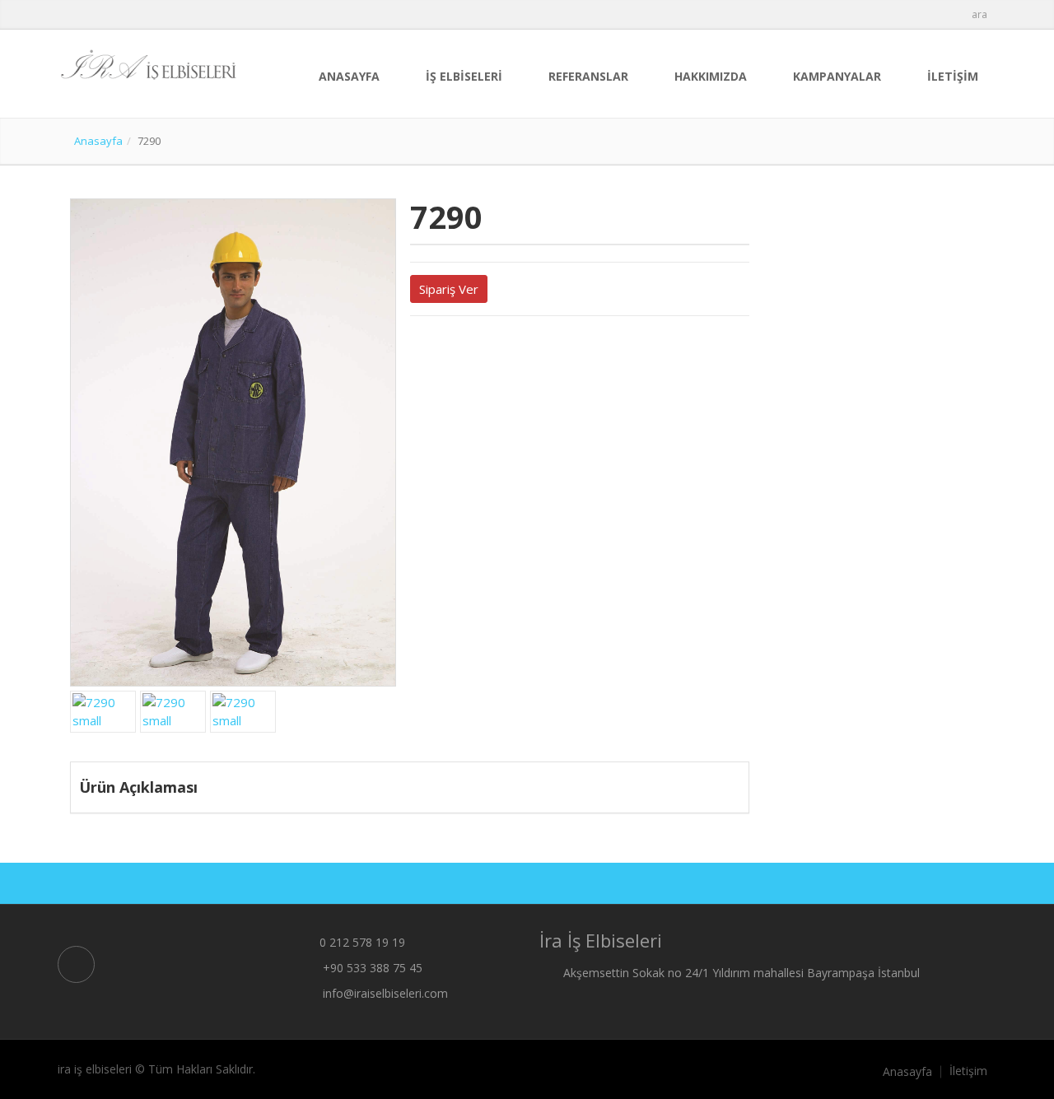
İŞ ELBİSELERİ (464, 76)
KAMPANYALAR (837, 76)
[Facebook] (429, 346)
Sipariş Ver (448, 289)
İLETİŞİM (952, 76)
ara (979, 14)
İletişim (968, 1071)
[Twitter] (415, 346)
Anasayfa (98, 140)
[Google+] (443, 346)
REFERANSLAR (588, 76)
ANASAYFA (349, 76)
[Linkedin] (457, 346)
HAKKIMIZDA (710, 76)
